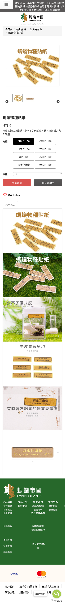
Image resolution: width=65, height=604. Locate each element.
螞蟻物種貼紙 (15, 32)
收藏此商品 (14, 195)
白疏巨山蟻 (24, 141)
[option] (32, 65)
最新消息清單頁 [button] (50, 586)
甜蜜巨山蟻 (45, 141)
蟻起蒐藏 (21, 29)
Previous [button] (7, 102)
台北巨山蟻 (24, 148)
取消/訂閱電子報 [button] (28, 586)
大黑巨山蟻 (45, 148)
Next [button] (58, 102)
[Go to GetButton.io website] (56, 600)
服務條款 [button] (24, 592)
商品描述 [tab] (10, 204)
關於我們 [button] (10, 586)
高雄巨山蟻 (45, 156)
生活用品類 (36, 29)
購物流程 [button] (10, 592)
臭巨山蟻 (23, 156)
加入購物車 (48, 183)
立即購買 (17, 183)
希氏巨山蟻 (45, 164)
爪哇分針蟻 (24, 164)
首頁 (10, 29)
